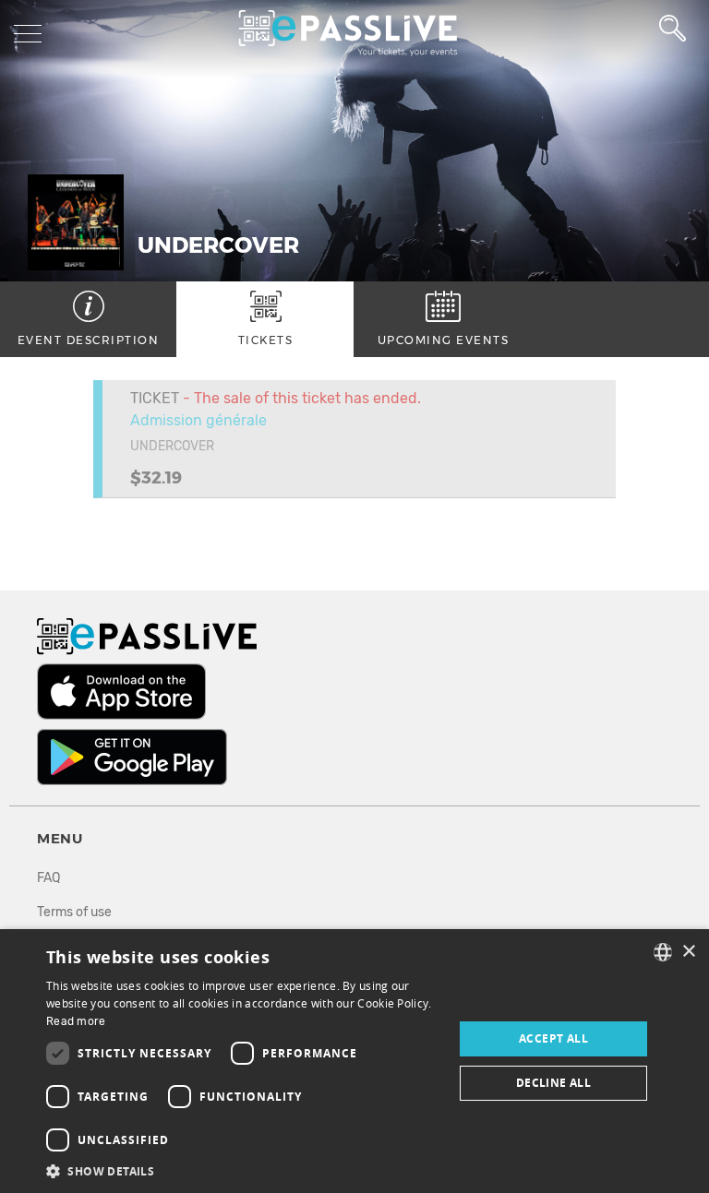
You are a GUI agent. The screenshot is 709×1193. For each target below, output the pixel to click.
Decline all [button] (553, 1083)
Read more (76, 1021)
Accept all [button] (553, 1038)
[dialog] (354, 1061)
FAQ (48, 878)
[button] (243, 1170)
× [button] (688, 952)
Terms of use (74, 912)
